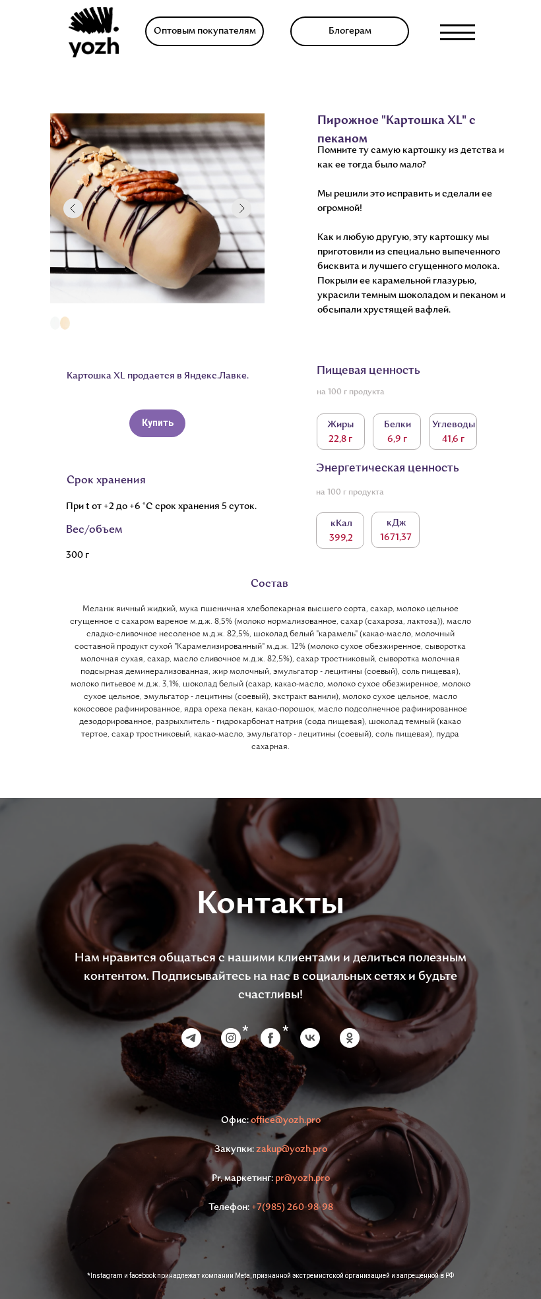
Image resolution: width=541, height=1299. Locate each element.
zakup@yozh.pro (291, 1150)
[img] (94, 32)
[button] (204, 31)
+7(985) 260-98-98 (292, 1208)
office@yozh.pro (286, 1121)
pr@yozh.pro (302, 1179)
